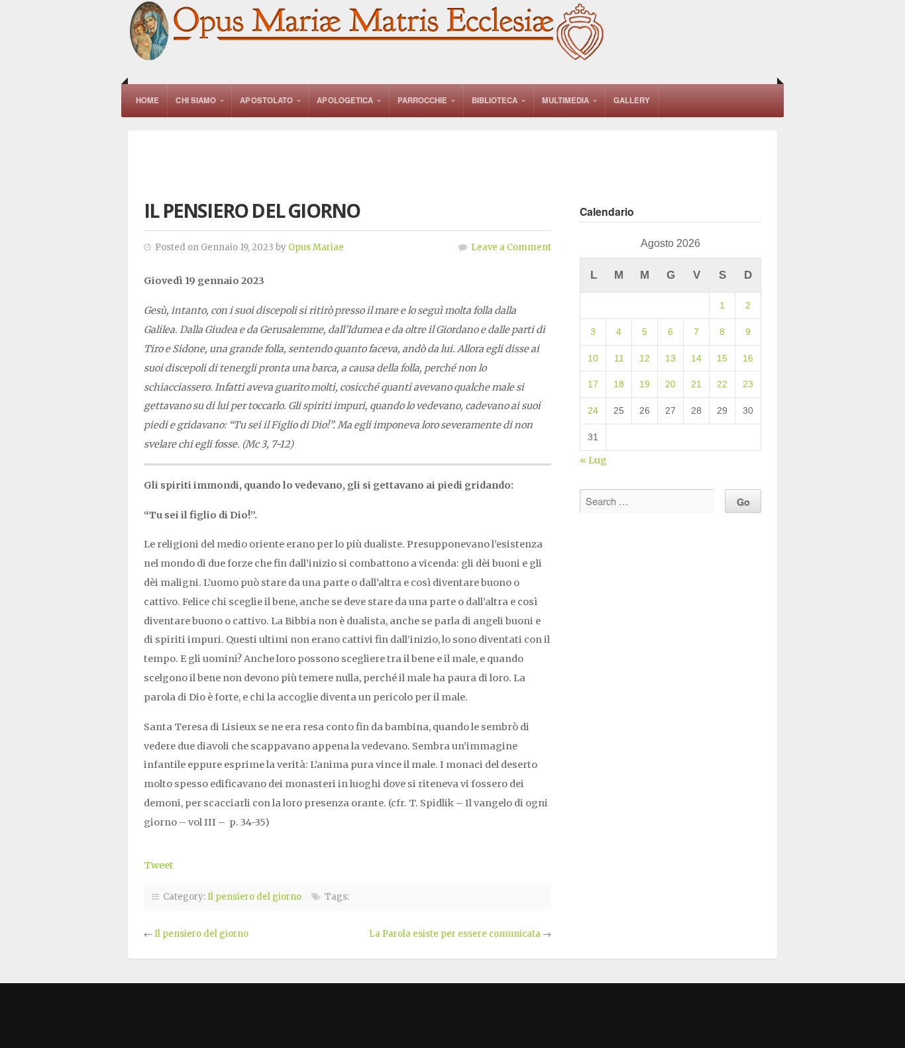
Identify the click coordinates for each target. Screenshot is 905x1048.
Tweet (159, 865)
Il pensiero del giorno (254, 896)
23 (748, 384)
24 (593, 410)
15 (722, 358)
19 (644, 384)
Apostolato (266, 100)
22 (722, 384)
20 (670, 384)
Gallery (632, 100)
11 (619, 358)
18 (618, 384)
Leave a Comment (511, 247)
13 (670, 358)
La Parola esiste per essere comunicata (455, 933)
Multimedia (566, 100)
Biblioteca (495, 100)
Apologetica (345, 100)
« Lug (593, 460)
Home (147, 100)
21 (696, 384)
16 (748, 358)
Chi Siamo (196, 100)
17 (593, 384)
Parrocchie (423, 100)
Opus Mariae (316, 247)
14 (696, 358)
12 (644, 358)
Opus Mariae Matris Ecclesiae (368, 32)
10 (593, 358)
